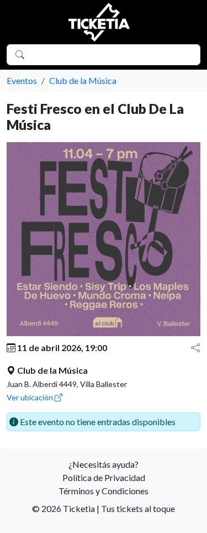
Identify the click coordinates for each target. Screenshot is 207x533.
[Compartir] (195, 348)
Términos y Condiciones (103, 490)
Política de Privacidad (103, 477)
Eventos (22, 80)
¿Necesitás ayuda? (103, 464)
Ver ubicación (31, 397)
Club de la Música (82, 80)
